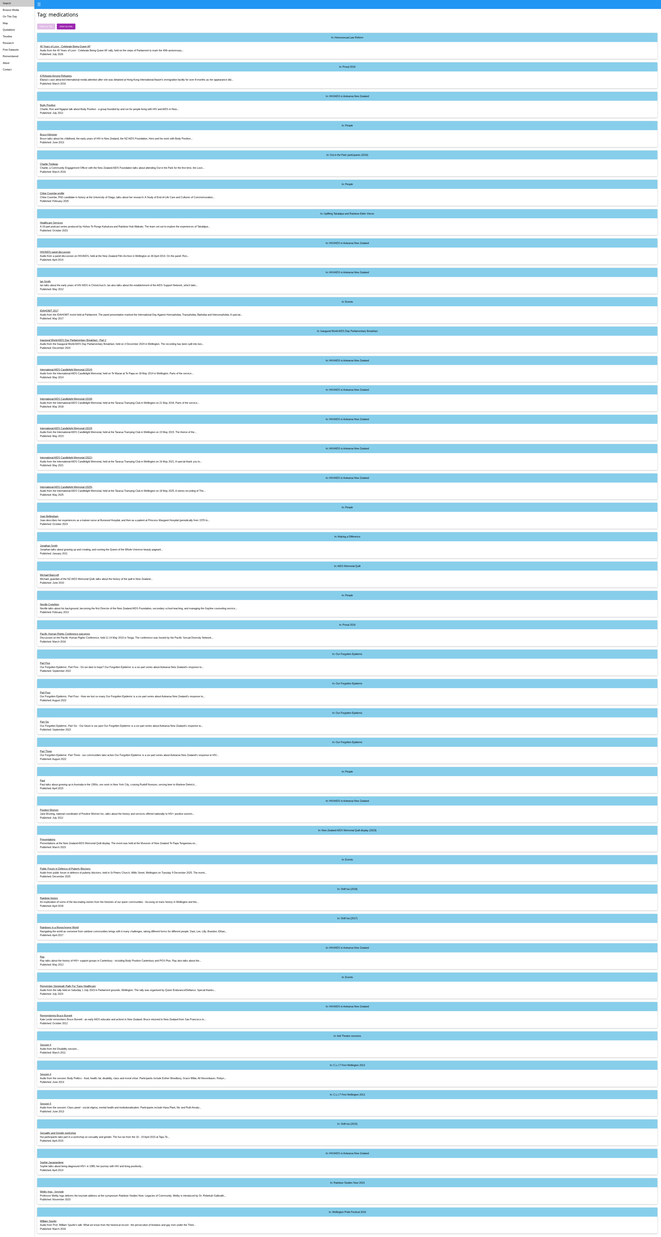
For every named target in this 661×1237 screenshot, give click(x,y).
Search (7, 3)
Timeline (7, 36)
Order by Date (66, 26)
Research (8, 42)
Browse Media (11, 9)
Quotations (9, 29)
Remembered (10, 56)
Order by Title (46, 26)
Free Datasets (11, 49)
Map (5, 23)
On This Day (10, 16)
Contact (7, 69)
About (6, 62)
